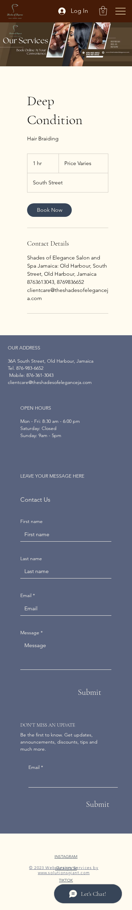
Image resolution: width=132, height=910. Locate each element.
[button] (103, 10)
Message (31, 633)
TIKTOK (66, 880)
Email (35, 767)
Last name (31, 558)
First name (31, 521)
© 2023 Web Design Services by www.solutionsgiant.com (63, 870)
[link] (49, 210)
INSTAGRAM (66, 856)
